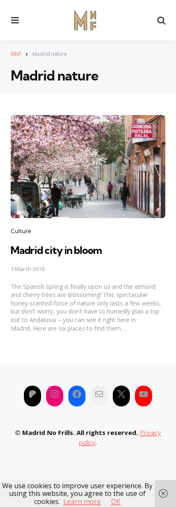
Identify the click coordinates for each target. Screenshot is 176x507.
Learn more (82, 501)
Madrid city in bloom (56, 250)
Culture (21, 231)
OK (115, 501)
